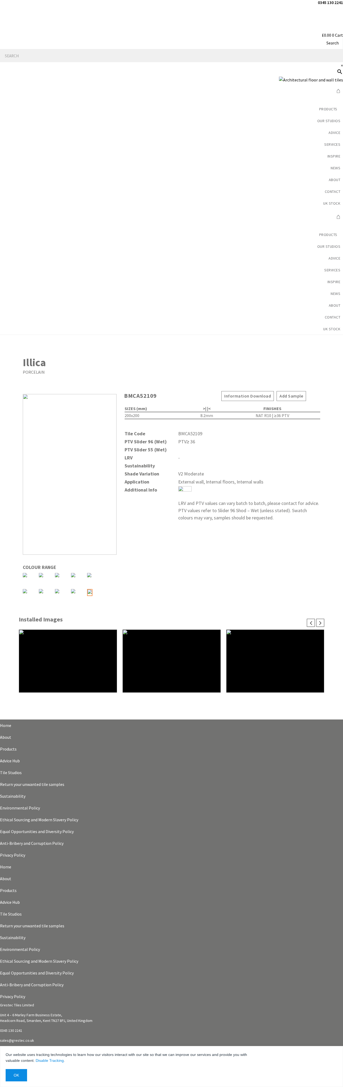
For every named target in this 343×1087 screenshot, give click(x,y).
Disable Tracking (50, 1060)
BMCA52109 (140, 395)
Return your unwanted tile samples (32, 784)
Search (332, 43)
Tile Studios (11, 772)
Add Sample (291, 396)
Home (5, 725)
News (335, 168)
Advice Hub (10, 760)
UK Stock (331, 203)
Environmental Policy (20, 808)
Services (332, 144)
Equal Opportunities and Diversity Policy (37, 831)
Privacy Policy (12, 855)
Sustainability (12, 796)
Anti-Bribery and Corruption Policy (32, 843)
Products (8, 749)
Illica (34, 362)
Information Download (247, 396)
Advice (334, 132)
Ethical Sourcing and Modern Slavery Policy (39, 819)
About (5, 737)
